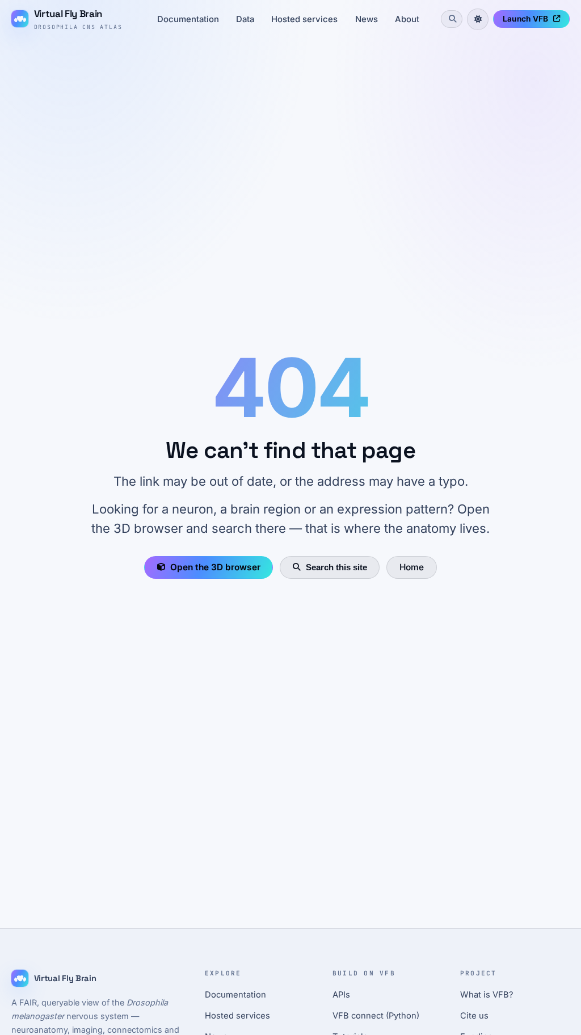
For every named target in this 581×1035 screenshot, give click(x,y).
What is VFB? (486, 995)
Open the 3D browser (215, 567)
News (366, 19)
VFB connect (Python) (375, 1016)
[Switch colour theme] (478, 19)
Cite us (474, 1016)
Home (411, 567)
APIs (341, 995)
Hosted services (304, 19)
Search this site (336, 567)
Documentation (188, 19)
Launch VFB (525, 18)
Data (245, 19)
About (407, 19)
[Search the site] (451, 18)
